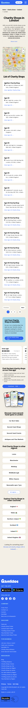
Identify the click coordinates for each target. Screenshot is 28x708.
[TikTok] (2, 598)
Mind (17, 34)
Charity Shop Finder (7, 626)
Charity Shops (11, 9)
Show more (14, 41)
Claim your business (7, 645)
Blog (2, 659)
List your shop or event (8, 643)
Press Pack (4, 607)
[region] (14, 59)
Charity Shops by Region (8, 668)
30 (20, 312)
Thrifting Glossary (6, 661)
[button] (9, 63)
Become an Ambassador (8, 616)
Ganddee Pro (5, 647)
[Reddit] (14, 598)
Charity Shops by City (7, 666)
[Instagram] (6, 598)
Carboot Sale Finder (7, 628)
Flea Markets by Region (8, 679)
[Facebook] (10, 598)
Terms (9, 684)
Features (4, 624)
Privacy (3, 684)
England (19, 9)
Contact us (4, 610)
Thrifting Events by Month (9, 677)
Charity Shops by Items (8, 670)
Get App (18, 2)
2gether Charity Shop (15, 36)
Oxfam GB (14, 32)
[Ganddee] (5, 2)
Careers (3, 612)
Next (22, 307)
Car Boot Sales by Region (8, 672)
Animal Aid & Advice (14, 38)
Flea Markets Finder (7, 633)
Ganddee (4, 614)
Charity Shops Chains (7, 664)
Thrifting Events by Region (9, 674)
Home (4, 9)
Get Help (15, 684)
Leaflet (10, 71)
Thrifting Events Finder (8, 630)
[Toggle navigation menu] (25, 2)
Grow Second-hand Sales (8, 651)
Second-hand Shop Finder (9, 635)
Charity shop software (7, 649)
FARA (11, 34)
